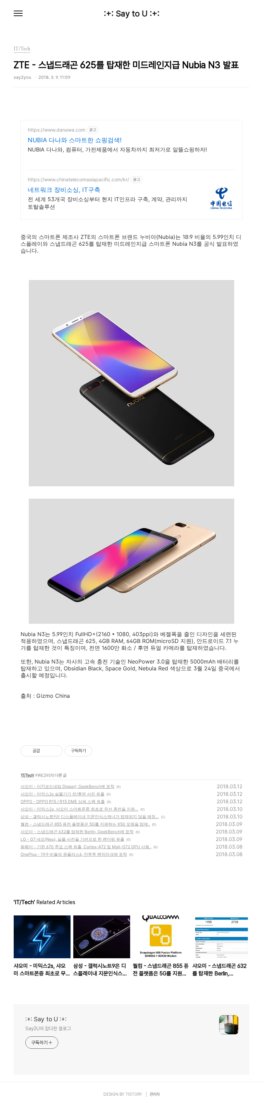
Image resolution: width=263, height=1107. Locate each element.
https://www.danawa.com (56, 130)
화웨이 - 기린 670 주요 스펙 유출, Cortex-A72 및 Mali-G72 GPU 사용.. (86, 846)
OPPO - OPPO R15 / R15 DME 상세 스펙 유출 (63, 801)
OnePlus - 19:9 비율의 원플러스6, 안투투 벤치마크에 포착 (74, 854)
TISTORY (133, 1094)
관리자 (155, 1094)
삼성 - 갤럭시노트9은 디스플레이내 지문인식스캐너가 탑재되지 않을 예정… (90, 816)
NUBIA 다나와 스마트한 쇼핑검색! (75, 140)
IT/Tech (27, 775)
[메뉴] (18, 14)
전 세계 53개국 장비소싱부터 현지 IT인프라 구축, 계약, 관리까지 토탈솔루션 (107, 203)
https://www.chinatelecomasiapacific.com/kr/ (78, 179)
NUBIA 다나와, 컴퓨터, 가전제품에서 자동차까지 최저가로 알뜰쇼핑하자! (117, 149)
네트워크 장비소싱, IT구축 (64, 189)
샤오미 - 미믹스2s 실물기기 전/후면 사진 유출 (62, 793)
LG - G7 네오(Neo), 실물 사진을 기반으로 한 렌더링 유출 (72, 839)
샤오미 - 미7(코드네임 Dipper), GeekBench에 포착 (67, 786)
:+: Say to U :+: (132, 14)
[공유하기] (46, 751)
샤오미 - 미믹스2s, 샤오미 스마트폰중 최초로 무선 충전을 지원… (79, 809)
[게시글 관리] (55, 751)
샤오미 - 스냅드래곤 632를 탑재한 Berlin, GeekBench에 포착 (77, 831)
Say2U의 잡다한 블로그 (48, 1028)
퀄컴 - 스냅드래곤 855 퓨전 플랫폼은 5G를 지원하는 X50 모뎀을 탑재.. (85, 824)
